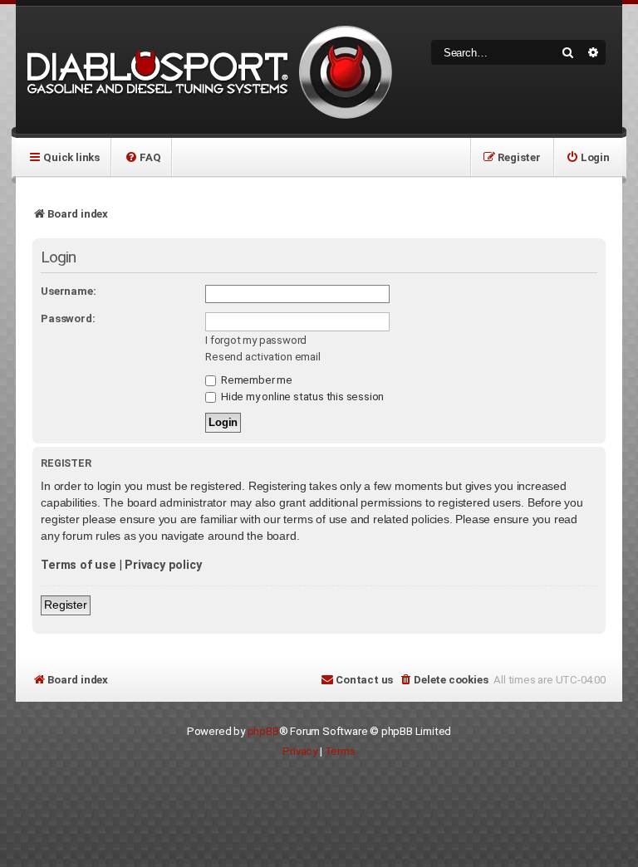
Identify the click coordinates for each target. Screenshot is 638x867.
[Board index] (207, 70)
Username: (68, 291)
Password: (68, 318)
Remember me (255, 380)
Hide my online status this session (301, 396)
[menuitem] (142, 157)
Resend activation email (262, 356)
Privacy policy (163, 565)
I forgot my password (256, 340)
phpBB (263, 731)
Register (65, 604)
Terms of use (78, 565)
